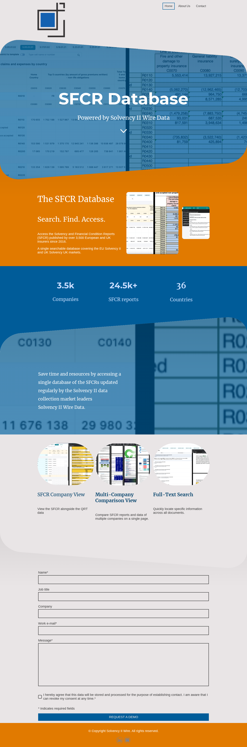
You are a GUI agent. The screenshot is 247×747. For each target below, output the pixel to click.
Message (45, 640)
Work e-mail (47, 623)
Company (45, 606)
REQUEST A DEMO (123, 717)
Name (43, 572)
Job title (43, 589)
